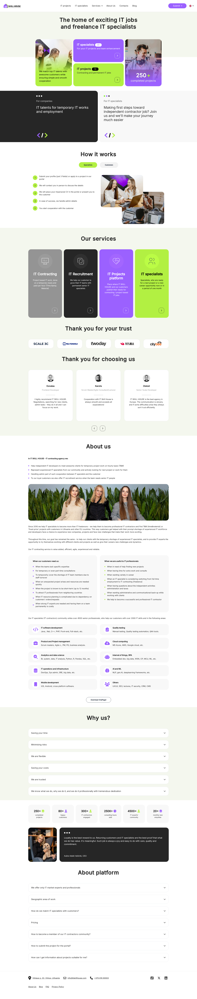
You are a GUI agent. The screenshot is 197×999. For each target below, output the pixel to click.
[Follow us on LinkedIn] (167, 978)
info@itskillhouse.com (77, 978)
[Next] (102, 428)
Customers (109, 165)
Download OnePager (98, 700)
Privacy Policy (58, 987)
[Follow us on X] (160, 978)
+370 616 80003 (101, 978)
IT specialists (81, 6)
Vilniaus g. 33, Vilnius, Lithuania (46, 978)
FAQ (47, 987)
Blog (134, 6)
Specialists (88, 165)
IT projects (65, 6)
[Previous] (94, 428)
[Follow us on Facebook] (153, 978)
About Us (110, 6)
